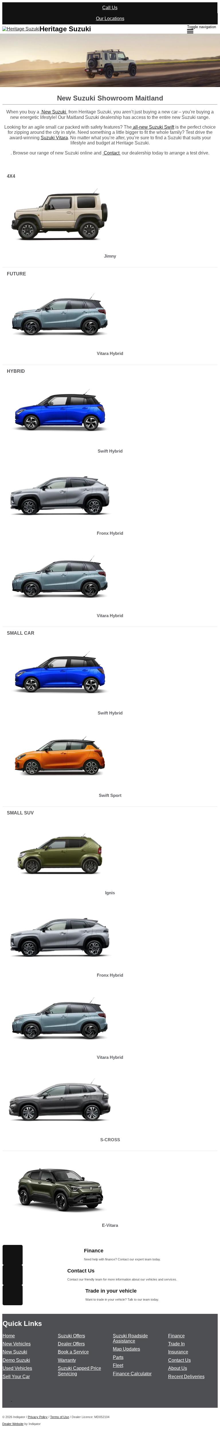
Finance (176, 1335)
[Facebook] (9, 1399)
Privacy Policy (38, 1417)
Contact (112, 152)
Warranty (67, 1360)
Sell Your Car (16, 1376)
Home (9, 1335)
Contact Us (179, 1360)
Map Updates (126, 1349)
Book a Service (73, 1351)
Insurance (178, 1351)
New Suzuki (53, 111)
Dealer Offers (71, 1343)
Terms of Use (59, 1417)
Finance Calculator (132, 1373)
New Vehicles (17, 1343)
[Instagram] (14, 1399)
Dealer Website (12, 1424)
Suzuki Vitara (54, 137)
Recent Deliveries (186, 1376)
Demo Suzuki (16, 1360)
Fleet (118, 1365)
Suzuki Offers (71, 1335)
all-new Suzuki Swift (153, 127)
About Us (177, 1368)
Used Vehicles (17, 1368)
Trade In (176, 1343)
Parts (118, 1357)
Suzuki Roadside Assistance (130, 1338)
